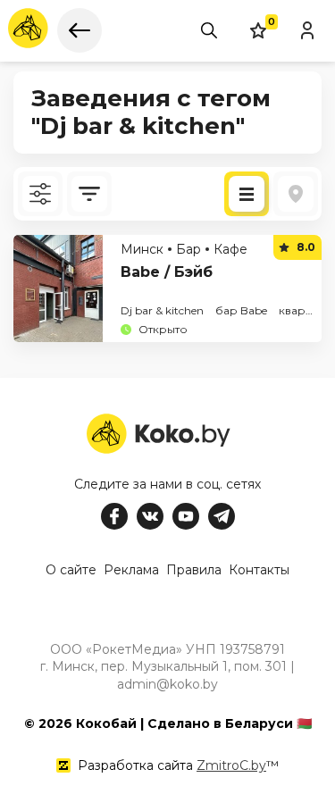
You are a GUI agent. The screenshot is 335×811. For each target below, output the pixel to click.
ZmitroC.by (231, 765)
